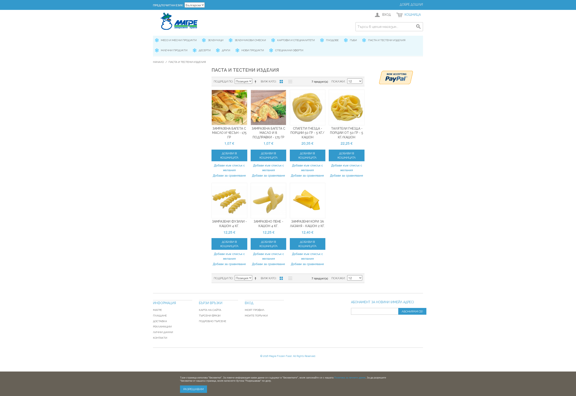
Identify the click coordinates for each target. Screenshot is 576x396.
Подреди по (223, 81)
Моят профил (254, 310)
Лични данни (163, 332)
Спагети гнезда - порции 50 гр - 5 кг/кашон (307, 133)
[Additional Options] (396, 77)
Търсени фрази (209, 315)
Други (226, 50)
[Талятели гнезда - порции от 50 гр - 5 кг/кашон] (346, 107)
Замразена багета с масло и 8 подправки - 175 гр (268, 133)
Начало (158, 62)
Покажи (338, 81)
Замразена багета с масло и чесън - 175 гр (229, 133)
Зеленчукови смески (250, 40)
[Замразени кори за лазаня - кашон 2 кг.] (308, 201)
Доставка (160, 321)
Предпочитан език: (168, 5)
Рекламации (162, 326)
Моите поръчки (256, 315)
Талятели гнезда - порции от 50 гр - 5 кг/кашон (346, 133)
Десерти (205, 50)
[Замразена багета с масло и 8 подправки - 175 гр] (268, 107)
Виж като (268, 81)
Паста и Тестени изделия (386, 40)
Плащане (160, 315)
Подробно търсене (212, 321)
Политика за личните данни (349, 377)
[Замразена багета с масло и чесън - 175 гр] (229, 107)
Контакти (160, 337)
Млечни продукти (174, 50)
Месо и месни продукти (179, 40)
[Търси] (418, 26)
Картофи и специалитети (296, 40)
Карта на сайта (210, 310)
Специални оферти (289, 50)
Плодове (332, 40)
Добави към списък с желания (229, 167)
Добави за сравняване (229, 175)
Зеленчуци (215, 40)
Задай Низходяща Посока (256, 81)
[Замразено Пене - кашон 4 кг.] (268, 201)
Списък (289, 81)
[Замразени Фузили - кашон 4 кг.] (229, 201)
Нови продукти (252, 50)
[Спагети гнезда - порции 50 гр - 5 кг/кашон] (308, 107)
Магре (157, 310)
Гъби (353, 40)
